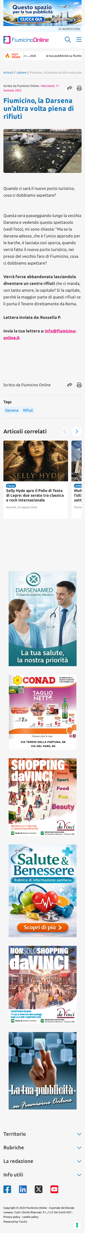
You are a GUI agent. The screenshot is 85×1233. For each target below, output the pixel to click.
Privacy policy (11, 1216)
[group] (35, 480)
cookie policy (30, 1216)
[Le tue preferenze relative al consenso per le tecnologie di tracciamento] (77, 1225)
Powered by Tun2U (15, 1221)
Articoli (8, 72)
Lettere (21, 72)
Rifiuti (28, 410)
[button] (77, 431)
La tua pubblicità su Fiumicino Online (55, 55)
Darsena (11, 410)
